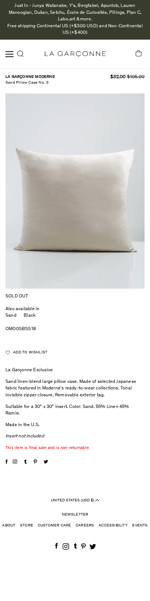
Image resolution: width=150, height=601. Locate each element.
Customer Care (54, 526)
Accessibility (113, 526)
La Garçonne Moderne (30, 77)
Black (31, 315)
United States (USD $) (73, 500)
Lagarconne (75, 54)
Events (139, 526)
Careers (85, 526)
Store (26, 526)
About (8, 526)
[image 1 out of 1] (75, 191)
